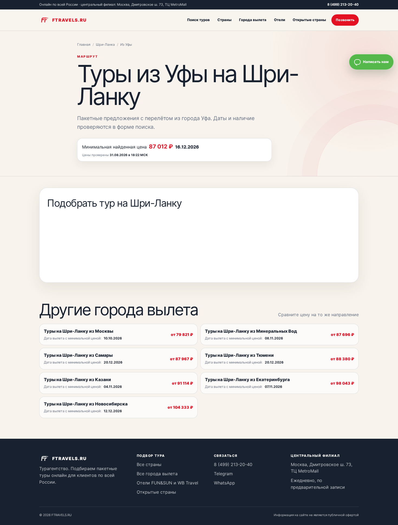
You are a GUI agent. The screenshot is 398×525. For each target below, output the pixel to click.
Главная (83, 44)
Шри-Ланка (105, 44)
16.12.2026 (187, 147)
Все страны (149, 464)
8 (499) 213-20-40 (343, 4)
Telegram (223, 473)
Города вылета (252, 20)
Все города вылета (157, 473)
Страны (224, 20)
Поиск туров (198, 20)
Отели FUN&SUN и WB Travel (167, 483)
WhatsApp (224, 483)
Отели (279, 20)
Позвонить (345, 20)
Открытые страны (309, 20)
